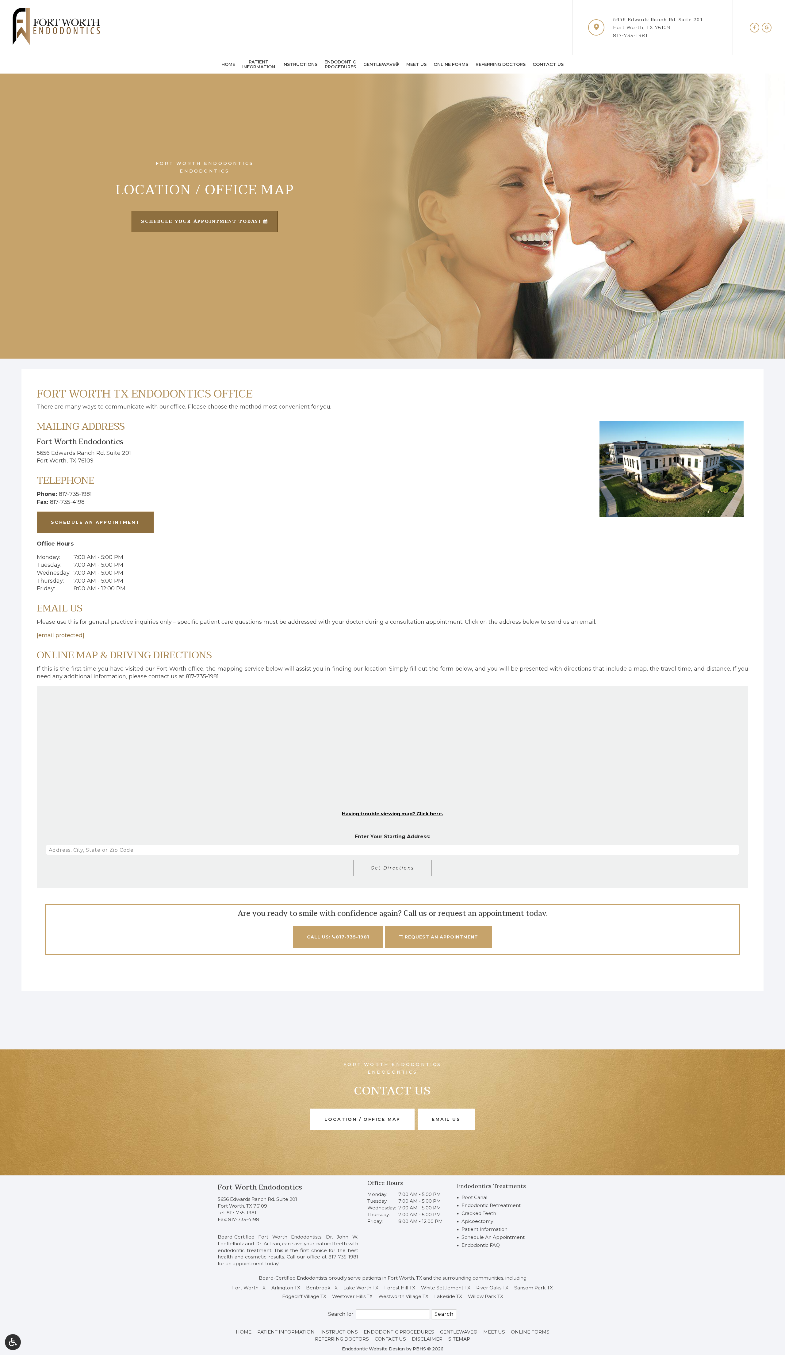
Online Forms (451, 64)
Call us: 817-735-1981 (338, 937)
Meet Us (416, 64)
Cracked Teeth (478, 1213)
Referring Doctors (501, 64)
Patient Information (484, 1229)
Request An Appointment (440, 937)
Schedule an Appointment (95, 522)
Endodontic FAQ (480, 1245)
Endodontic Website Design (373, 1349)
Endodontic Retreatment (491, 1205)
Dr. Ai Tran (267, 1244)
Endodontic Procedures (399, 1332)
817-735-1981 (630, 35)
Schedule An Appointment (493, 1237)
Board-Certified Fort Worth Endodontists (269, 1237)
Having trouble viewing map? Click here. (392, 813)
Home (228, 64)
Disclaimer (427, 1339)
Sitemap (459, 1339)
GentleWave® (381, 64)
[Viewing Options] (13, 1342)
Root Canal (474, 1197)
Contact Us (548, 64)
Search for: (341, 1314)
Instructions (299, 64)
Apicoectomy (477, 1221)
